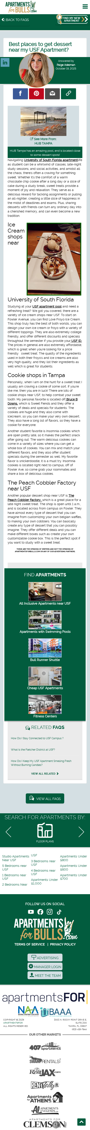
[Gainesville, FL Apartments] (45, 1057)
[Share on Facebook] (20, 93)
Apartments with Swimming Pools (45, 632)
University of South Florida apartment (51, 160)
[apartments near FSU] (45, 1084)
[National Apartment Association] (28, 1011)
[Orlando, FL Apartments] (45, 1044)
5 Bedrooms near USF (14, 867)
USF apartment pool (47, 306)
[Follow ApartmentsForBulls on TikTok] (59, 912)
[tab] (45, 833)
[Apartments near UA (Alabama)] (45, 1110)
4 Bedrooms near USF (43, 872)
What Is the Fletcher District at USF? (33, 749)
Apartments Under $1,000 (44, 881)
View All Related (43, 773)
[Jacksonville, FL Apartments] (45, 1071)
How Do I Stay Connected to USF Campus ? (37, 738)
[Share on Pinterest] (36, 93)
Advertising (47, 958)
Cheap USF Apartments (45, 688)
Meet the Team (47, 976)
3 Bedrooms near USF (43, 863)
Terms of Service (29, 944)
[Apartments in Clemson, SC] (45, 1123)
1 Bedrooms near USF (14, 877)
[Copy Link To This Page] (68, 93)
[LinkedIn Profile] (5, 60)
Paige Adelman (66, 64)
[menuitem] (16, 858)
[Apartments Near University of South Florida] (21, 8)
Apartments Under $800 (73, 858)
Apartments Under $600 (73, 867)
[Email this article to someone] (52, 93)
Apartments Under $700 (73, 877)
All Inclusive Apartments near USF (45, 603)
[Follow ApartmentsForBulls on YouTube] (31, 912)
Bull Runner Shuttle (45, 660)
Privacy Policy (63, 944)
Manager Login (47, 967)
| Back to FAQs (16, 20)
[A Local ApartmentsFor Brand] (45, 997)
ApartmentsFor (13, 1022)
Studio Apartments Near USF (15, 858)
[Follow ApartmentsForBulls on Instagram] (50, 912)
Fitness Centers (45, 716)
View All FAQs (48, 799)
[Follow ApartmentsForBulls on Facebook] (40, 912)
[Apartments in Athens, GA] (45, 1097)
